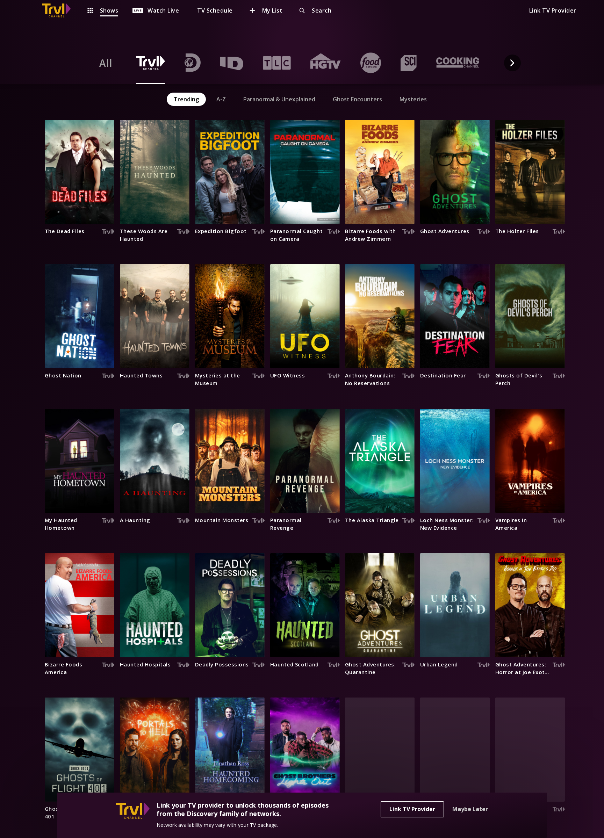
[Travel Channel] (60, 10)
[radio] (106, 63)
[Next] (512, 63)
